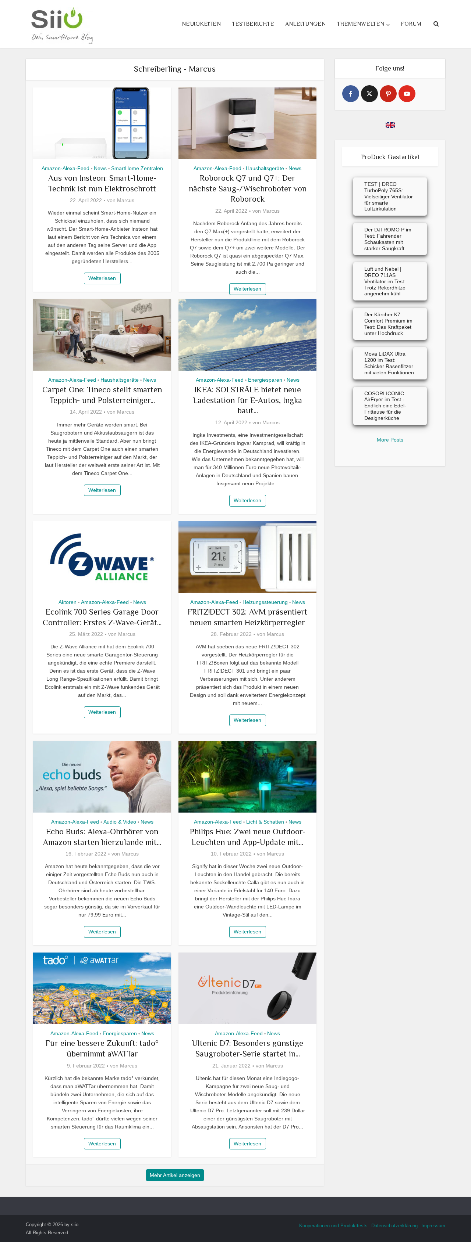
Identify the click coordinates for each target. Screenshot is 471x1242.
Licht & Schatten (265, 822)
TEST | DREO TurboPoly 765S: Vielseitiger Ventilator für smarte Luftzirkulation (388, 196)
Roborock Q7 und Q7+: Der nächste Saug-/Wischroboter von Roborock (248, 188)
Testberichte (253, 24)
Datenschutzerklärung (394, 1225)
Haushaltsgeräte (265, 168)
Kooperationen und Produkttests (333, 1225)
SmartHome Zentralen (137, 168)
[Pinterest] (388, 93)
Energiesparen (265, 380)
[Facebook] (350, 93)
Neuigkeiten (201, 24)
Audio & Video (119, 822)
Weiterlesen (102, 278)
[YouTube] (407, 93)
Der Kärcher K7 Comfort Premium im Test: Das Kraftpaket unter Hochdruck (388, 324)
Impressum (433, 1225)
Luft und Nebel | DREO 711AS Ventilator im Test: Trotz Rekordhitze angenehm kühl (385, 281)
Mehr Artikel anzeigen (175, 1175)
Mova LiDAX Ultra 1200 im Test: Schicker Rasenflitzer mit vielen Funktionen (389, 363)
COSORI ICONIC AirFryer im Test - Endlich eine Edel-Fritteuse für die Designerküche (385, 405)
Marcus (125, 200)
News (100, 168)
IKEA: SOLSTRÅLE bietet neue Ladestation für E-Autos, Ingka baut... (247, 400)
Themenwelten (360, 24)
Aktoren (68, 602)
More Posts (390, 440)
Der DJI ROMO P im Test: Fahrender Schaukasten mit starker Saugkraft (387, 239)
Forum (411, 24)
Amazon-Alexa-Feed (65, 168)
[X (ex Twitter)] (369, 93)
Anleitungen (305, 24)
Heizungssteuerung (265, 602)
